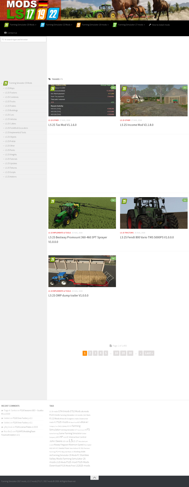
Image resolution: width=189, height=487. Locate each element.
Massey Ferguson (61, 444)
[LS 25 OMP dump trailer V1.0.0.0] (82, 271)
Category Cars (53, 426)
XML (50, 455)
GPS (57, 437)
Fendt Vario (80, 430)
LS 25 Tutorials (11, 159)
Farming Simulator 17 (68, 430)
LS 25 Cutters (10, 123)
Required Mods (66, 452)
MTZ (57, 448)
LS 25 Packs (10, 150)
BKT (87, 422)
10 (116, 353)
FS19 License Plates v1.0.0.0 (26, 427)
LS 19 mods (53, 411)
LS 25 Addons (10, 176)
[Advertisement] (118, 55)
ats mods (85, 411)
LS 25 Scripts (10, 172)
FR (85, 430)
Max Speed (87, 445)
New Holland (74, 448)
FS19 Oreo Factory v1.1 (22, 418)
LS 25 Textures (11, 167)
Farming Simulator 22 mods (71, 415)
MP (54, 448)
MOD (50, 448)
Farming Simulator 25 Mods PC (65, 455)
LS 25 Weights (11, 154)
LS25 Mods (61, 462)
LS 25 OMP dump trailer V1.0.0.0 (68, 295)
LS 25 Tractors (127, 232)
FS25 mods (62, 422)
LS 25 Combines (11, 97)
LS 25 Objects (10, 137)
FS (88, 429)
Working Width (79, 451)
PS (57, 452)
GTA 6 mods (64, 411)
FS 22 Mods (54, 418)
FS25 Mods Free (68, 465)
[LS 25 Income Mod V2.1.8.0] (154, 100)
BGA (83, 422)
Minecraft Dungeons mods (69, 419)
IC (68, 437)
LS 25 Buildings (11, 110)
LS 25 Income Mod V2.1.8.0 (136, 125)
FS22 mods (54, 415)
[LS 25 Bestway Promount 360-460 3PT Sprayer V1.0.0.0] (82, 213)
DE (68, 426)
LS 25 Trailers (10, 106)
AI (69, 422)
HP (61, 437)
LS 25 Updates (11, 163)
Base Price (74, 422)
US (72, 452)
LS (71, 440)
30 (130, 353)
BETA (79, 422)
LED (64, 441)
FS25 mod (71, 462)
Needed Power (64, 448)
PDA (82, 448)
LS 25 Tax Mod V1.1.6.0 (62, 125)
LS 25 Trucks (10, 101)
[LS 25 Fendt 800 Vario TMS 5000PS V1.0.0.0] (154, 213)
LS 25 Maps (9, 88)
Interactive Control (77, 437)
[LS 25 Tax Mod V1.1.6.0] (82, 100)
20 (123, 353)
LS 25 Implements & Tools (59, 232)
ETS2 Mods (75, 411)
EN (70, 426)
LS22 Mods (86, 415)
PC (79, 448)
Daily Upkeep (62, 426)
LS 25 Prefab (10, 141)
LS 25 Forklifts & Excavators (16, 128)
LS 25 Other (53, 120)
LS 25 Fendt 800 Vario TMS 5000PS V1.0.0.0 (147, 237)
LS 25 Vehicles (11, 119)
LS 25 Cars (9, 114)
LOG (67, 441)
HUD (65, 437)
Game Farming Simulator (70, 433)
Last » (149, 353)
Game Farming (53, 434)
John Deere (55, 441)
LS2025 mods (83, 465)
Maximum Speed (76, 444)
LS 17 (75, 441)
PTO (59, 452)
